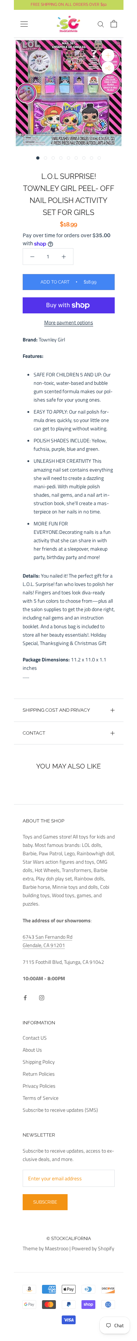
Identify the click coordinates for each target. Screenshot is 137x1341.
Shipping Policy (39, 1062)
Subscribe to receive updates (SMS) (60, 1110)
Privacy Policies (39, 1086)
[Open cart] (114, 23)
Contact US (35, 1037)
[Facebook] (25, 997)
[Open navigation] (24, 24)
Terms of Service (40, 1098)
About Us (32, 1049)
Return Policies (39, 1074)
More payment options (68, 322)
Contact (34, 733)
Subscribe (45, 1202)
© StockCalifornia (68, 1238)
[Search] (101, 24)
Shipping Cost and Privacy (56, 710)
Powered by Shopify (93, 1248)
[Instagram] (41, 997)
